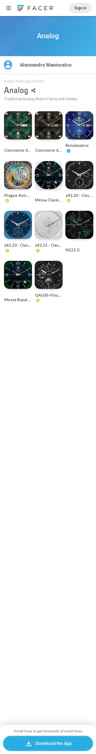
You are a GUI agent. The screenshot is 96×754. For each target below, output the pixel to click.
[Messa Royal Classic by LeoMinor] (18, 275)
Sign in (80, 8)
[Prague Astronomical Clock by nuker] (18, 175)
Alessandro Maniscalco (46, 65)
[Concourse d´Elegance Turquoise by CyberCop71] (18, 125)
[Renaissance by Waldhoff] (79, 125)
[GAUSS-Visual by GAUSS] (49, 275)
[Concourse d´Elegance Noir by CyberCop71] (49, 125)
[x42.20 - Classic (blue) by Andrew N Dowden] (18, 225)
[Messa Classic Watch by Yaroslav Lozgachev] (49, 175)
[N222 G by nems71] (79, 225)
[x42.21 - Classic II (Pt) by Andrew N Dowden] (49, 225)
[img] (8, 65)
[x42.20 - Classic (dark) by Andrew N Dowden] (79, 175)
